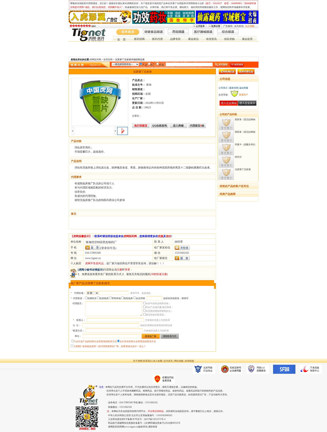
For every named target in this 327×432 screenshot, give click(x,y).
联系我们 (147, 361)
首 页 (121, 39)
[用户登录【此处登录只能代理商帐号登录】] (92, 247)
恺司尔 (238, 157)
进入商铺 (178, 125)
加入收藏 (157, 361)
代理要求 (76, 177)
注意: (101, 387)
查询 (148, 84)
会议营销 (140, 298)
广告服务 (227, 26)
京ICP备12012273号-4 (154, 419)
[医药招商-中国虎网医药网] (247, 30)
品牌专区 (175, 39)
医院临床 (128, 298)
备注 (73, 213)
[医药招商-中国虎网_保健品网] (250, 30)
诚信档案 (243, 88)
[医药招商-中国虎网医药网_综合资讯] (256, 30)
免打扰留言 (140, 125)
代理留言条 (197, 125)
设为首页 (238, 26)
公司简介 (223, 88)
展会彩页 (247, 39)
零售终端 (116, 298)
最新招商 (233, 88)
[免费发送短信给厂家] (182, 249)
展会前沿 (193, 39)
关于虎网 (137, 361)
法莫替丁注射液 (243, 169)
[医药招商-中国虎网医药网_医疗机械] (253, 30)
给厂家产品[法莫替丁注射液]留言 (90, 283)
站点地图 (249, 26)
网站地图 (178, 361)
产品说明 (76, 161)
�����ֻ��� (80, 26)
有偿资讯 (211, 39)
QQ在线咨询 (159, 125)
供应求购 (229, 39)
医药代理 (157, 39)
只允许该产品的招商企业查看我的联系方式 (95, 341)
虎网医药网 (95, 59)
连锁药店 (92, 298)
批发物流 (104, 298)
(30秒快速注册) (159, 274)
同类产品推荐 (228, 194)
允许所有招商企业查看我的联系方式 (138, 341)
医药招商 (139, 39)
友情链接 (189, 361)
